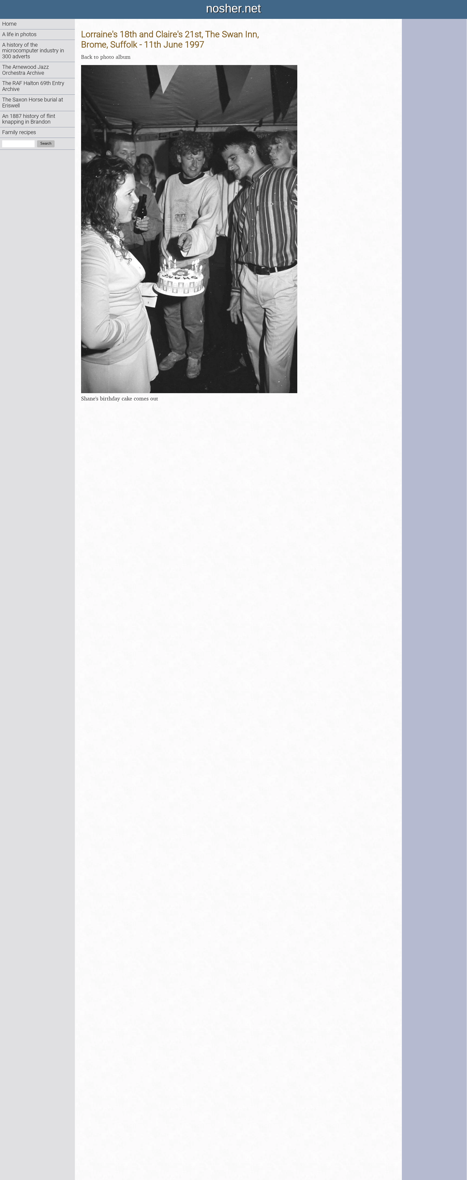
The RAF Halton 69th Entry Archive (33, 86)
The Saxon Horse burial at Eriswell (32, 103)
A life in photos (19, 34)
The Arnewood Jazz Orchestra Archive (25, 70)
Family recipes (19, 132)
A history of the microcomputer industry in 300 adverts (33, 51)
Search (45, 143)
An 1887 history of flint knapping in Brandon (28, 119)
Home (9, 24)
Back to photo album (106, 56)
